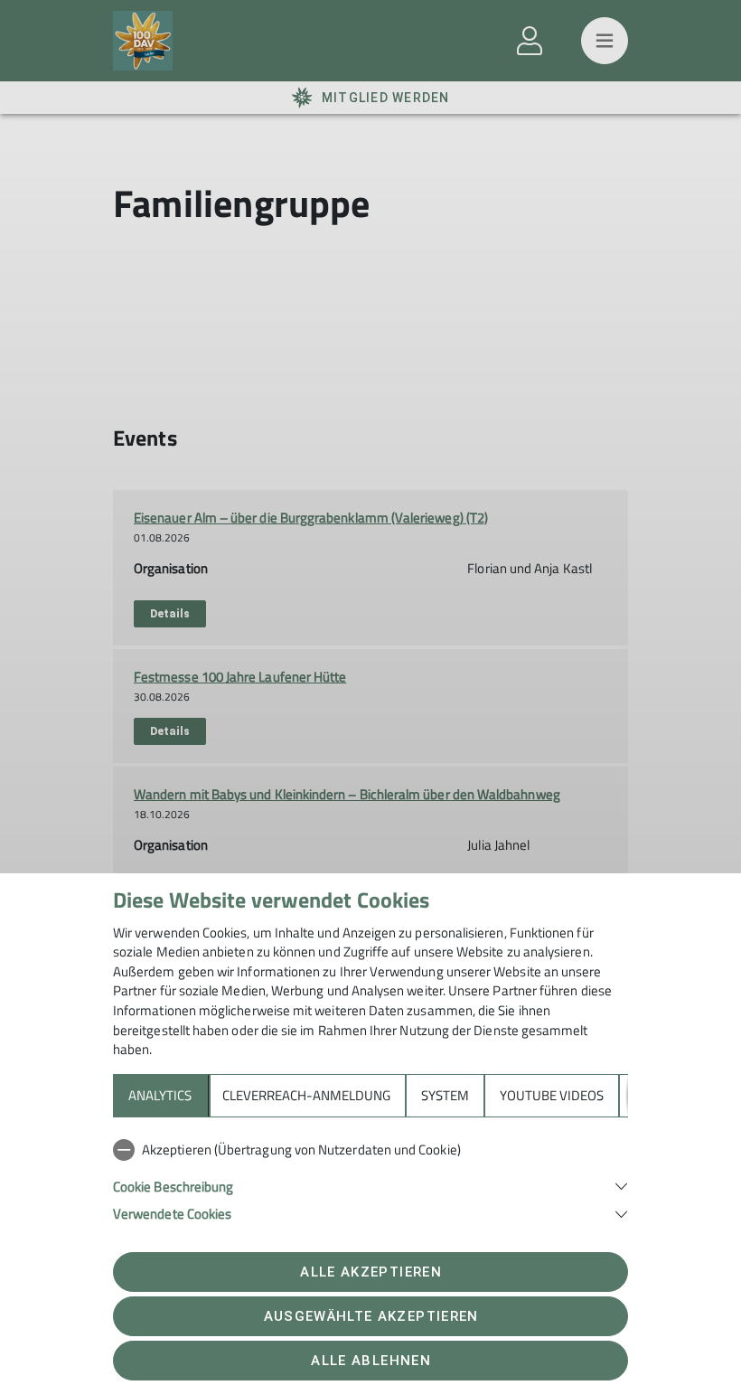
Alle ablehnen (370, 1360)
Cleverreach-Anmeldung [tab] (306, 1095)
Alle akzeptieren (370, 1272)
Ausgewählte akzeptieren (371, 1316)
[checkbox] (370, 1150)
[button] (370, 1185)
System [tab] (445, 1095)
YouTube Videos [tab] (552, 1095)
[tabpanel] (370, 1178)
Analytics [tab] (160, 1095)
